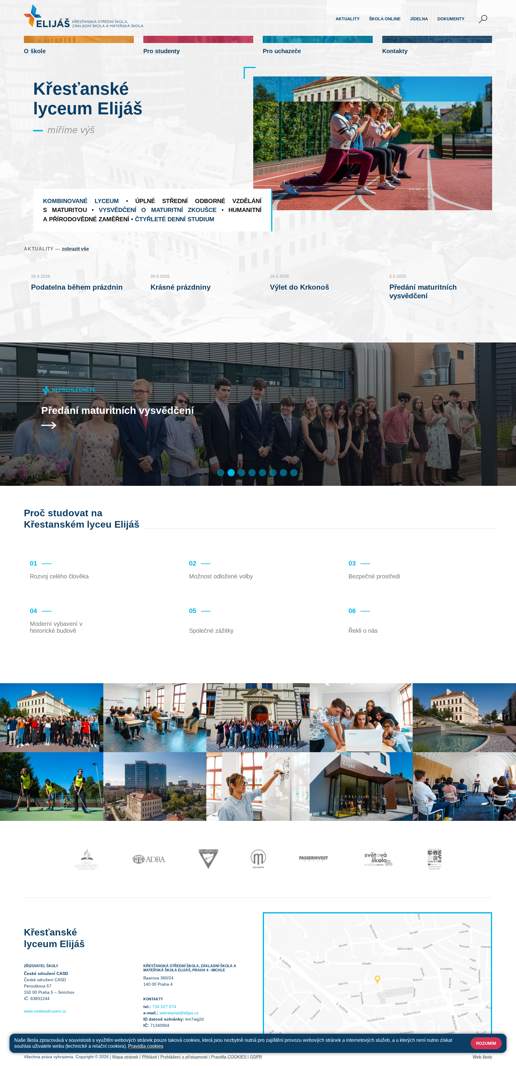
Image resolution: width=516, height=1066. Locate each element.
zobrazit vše (75, 248)
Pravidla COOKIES (228, 1056)
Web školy (482, 1056)
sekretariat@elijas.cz (179, 1012)
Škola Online (384, 18)
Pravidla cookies (145, 1046)
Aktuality (348, 18)
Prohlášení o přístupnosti (184, 1056)
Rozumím (486, 1043)
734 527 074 (164, 1006)
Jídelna (419, 18)
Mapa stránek (125, 1056)
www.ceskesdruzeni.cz (45, 1011)
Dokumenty (450, 18)
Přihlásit (149, 1056)
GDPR (256, 1056)
